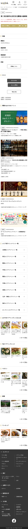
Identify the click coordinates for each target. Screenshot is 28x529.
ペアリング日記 (19, 455)
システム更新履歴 (6, 509)
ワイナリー (4, 480)
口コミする (14, 80)
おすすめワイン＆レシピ (21, 458)
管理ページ (4, 496)
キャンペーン (5, 466)
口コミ (13, 25)
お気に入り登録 (5, 25)
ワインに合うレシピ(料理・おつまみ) (8, 477)
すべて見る (24, 337)
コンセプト (18, 504)
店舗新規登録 (19, 496)
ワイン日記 (4, 455)
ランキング (4, 457)
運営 (3, 511)
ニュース (18, 466)
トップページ (5, 504)
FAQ (3, 507)
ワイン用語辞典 (5, 461)
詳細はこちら (14, 66)
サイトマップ (19, 514)
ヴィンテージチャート (21, 461)
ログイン (4, 488)
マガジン (4, 463)
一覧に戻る (14, 91)
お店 (17, 480)
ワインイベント (19, 463)
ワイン (17, 476)
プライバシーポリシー (21, 511)
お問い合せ (18, 509)
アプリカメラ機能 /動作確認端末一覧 (6, 514)
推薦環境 (18, 507)
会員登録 (18, 488)
